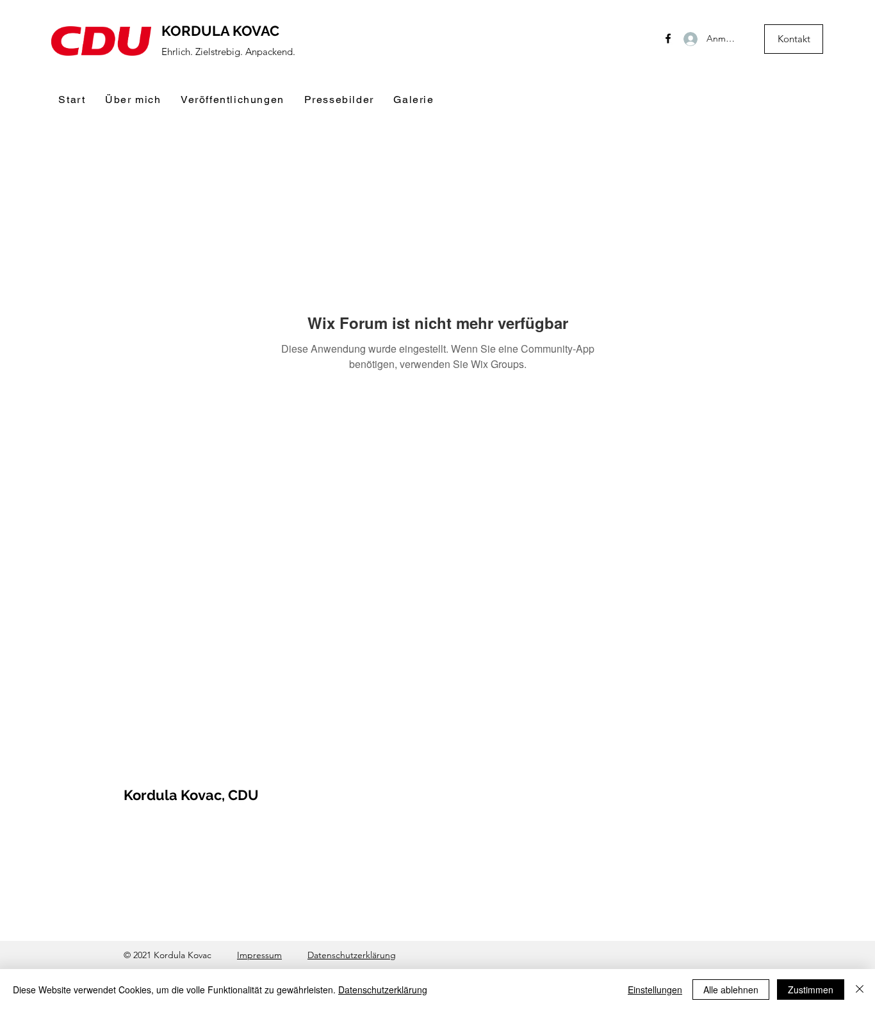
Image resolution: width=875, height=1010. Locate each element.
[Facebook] (668, 38)
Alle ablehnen (730, 989)
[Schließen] (859, 989)
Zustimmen (810, 989)
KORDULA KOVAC (220, 30)
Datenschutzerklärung (351, 955)
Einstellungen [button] (655, 989)
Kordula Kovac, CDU (191, 795)
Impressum (259, 955)
